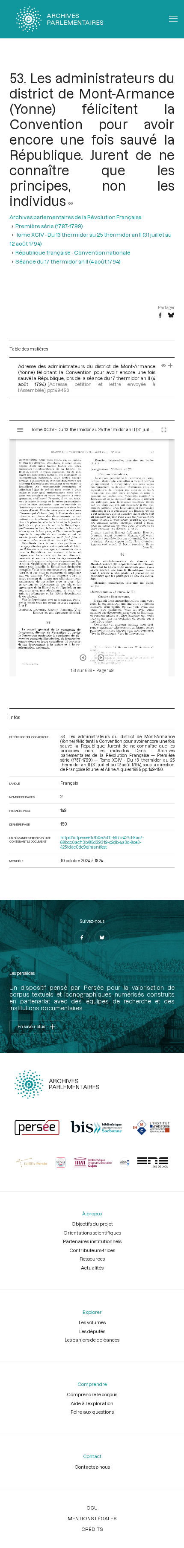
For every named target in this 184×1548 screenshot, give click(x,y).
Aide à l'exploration (92, 1403)
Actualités (92, 1267)
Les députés (92, 1331)
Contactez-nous (92, 1467)
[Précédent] (83, 658)
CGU (92, 1507)
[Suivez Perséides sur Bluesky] (102, 937)
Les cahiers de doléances (92, 1339)
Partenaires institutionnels (92, 1241)
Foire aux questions (92, 1412)
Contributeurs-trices (92, 1250)
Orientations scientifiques (92, 1232)
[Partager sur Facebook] (160, 316)
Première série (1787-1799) (49, 226)
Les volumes (92, 1322)
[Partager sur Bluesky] (171, 316)
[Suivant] (101, 658)
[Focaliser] (170, 366)
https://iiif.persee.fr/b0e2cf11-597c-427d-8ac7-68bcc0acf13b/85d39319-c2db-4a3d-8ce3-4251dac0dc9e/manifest (102, 842)
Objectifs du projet (92, 1223)
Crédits (92, 1529)
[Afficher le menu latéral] (20, 430)
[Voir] (70, 201)
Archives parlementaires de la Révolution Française (75, 217)
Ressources (92, 1258)
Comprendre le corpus (92, 1394)
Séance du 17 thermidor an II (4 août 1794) (68, 261)
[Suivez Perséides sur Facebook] (81, 937)
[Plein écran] (164, 430)
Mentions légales (92, 1518)
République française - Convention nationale (73, 252)
